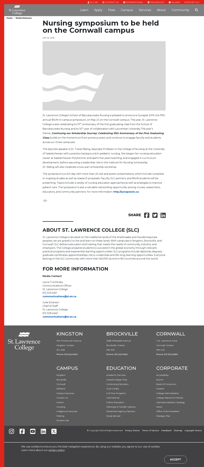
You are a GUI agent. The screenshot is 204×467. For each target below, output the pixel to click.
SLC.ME (93, 2)
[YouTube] (33, 432)
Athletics (60, 388)
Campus (127, 10)
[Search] (196, 10)
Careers (160, 388)
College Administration (167, 393)
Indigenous (157, 2)
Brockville (61, 379)
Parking (60, 416)
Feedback (166, 430)
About (161, 10)
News (159, 407)
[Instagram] (11, 432)
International (134, 2)
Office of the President (167, 411)
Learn (84, 10)
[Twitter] (54, 432)
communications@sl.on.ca (59, 296)
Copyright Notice (193, 430)
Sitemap (178, 430)
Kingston (61, 375)
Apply (98, 10)
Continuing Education (117, 384)
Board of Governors (166, 384)
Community (180, 10)
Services (145, 10)
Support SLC (192, 2)
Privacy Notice (132, 430)
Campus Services (65, 393)
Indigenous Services (66, 411)
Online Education (115, 402)
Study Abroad (113, 416)
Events (59, 402)
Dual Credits (112, 388)
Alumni (175, 2)
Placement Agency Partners (120, 411)
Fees (111, 10)
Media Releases (24, 18)
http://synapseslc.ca (126, 191)
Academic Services (116, 375)
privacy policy (57, 450)
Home (10, 18)
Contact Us (111, 2)
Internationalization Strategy (170, 402)
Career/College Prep (116, 379)
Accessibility (162, 375)
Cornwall (60, 384)
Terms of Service (150, 430)
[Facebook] (22, 432)
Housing (60, 407)
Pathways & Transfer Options (120, 407)
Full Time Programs (116, 393)
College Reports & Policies (169, 398)
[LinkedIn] (43, 432)
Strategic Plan (163, 416)
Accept (175, 459)
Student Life (62, 420)
